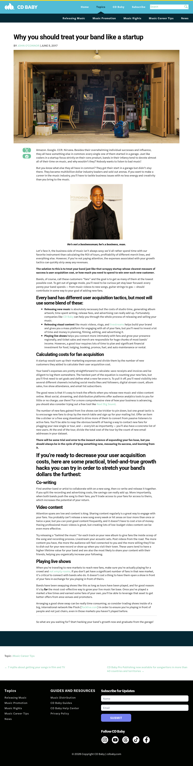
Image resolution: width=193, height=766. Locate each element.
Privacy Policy (60, 713)
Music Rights (132, 18)
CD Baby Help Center (65, 708)
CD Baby (68, 316)
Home (85, 7)
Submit (116, 717)
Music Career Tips (161, 18)
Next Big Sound (106, 404)
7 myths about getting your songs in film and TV (35, 667)
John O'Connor (28, 45)
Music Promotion (104, 18)
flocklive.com (89, 607)
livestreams (117, 324)
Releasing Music (74, 18)
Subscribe (139, 7)
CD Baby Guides (61, 703)
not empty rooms (59, 571)
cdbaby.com (114, 754)
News (184, 18)
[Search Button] (186, 7)
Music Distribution (63, 697)
